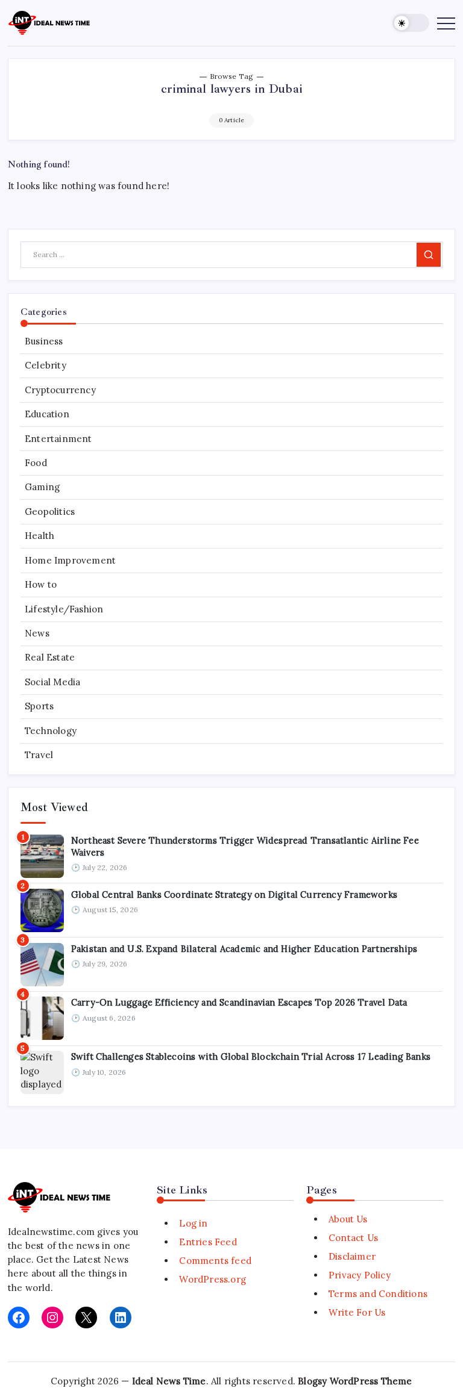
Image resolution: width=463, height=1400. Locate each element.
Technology (51, 730)
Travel (39, 755)
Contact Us (353, 1237)
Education (47, 414)
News (37, 633)
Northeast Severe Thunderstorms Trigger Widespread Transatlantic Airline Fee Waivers (245, 846)
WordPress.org (212, 1279)
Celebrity (45, 365)
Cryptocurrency (60, 390)
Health (39, 535)
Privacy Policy (360, 1275)
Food (36, 462)
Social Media (52, 682)
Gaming (42, 487)
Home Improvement (70, 560)
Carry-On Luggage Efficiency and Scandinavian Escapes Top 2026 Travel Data (239, 1002)
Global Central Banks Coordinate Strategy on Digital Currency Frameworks (234, 894)
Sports (39, 706)
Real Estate (50, 657)
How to (41, 584)
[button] (410, 23)
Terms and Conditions (378, 1293)
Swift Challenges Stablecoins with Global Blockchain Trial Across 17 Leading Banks (250, 1056)
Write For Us (357, 1312)
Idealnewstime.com (51, 1231)
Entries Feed (207, 1242)
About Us (348, 1219)
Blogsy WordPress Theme (355, 1381)
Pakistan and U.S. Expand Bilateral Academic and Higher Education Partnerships (244, 948)
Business (44, 341)
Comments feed (215, 1260)
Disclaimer (352, 1256)
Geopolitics (50, 511)
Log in (193, 1223)
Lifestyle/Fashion (64, 609)
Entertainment (58, 438)
